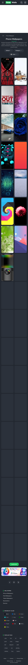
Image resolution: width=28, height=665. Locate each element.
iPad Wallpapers (7, 595)
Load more (14, 564)
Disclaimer (18, 661)
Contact (11, 658)
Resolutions (6, 600)
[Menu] (2, 2)
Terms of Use (10, 661)
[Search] (21, 2)
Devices (5, 603)
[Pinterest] (14, 582)
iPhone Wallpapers (8, 593)
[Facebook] (9, 582)
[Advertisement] (14, 19)
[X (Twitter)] (18, 582)
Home (5, 658)
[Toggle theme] (25, 2)
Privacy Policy (20, 658)
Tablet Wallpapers (8, 598)
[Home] (3, 35)
